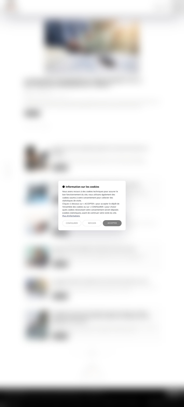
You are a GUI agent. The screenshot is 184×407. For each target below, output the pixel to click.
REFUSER (92, 223)
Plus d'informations (71, 216)
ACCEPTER (112, 223)
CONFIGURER (72, 223)
